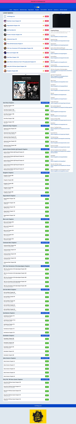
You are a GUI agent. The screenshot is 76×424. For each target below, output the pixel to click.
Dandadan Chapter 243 (9, 342)
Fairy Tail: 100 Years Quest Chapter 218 (16, 66)
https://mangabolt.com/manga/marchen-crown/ (60, 142)
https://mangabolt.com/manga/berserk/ (58, 94)
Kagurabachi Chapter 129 (9, 202)
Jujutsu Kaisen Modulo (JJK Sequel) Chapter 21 (14, 169)
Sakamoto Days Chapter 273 (10, 128)
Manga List (16, 9)
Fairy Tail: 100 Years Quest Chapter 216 (12, 390)
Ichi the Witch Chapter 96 (9, 292)
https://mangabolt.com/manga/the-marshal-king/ (60, 138)
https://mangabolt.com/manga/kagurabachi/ (59, 45)
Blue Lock (50, 9)
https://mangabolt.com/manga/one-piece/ (59, 36)
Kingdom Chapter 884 (8, 180)
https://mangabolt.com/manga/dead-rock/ (59, 124)
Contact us (56, 9)
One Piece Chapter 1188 (9, 118)
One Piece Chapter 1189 (9, 114)
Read (47, 16)
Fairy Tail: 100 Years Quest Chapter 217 (12, 386)
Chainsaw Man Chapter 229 (10, 258)
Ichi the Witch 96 (11, 30)
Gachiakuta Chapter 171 (9, 328)
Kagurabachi (31, 9)
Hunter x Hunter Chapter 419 (14, 34)
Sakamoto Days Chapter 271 (10, 137)
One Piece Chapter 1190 (9, 109)
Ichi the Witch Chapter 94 (9, 300)
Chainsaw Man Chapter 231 (10, 249)
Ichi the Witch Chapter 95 (9, 296)
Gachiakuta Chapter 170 (9, 332)
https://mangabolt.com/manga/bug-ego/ (59, 115)
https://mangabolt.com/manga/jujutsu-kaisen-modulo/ (61, 49)
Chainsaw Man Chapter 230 (10, 254)
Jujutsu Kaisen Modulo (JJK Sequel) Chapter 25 (14, 152)
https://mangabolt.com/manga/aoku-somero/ (60, 171)
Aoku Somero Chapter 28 (9, 376)
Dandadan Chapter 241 (9, 351)
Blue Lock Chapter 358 (12, 52)
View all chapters (45, 102)
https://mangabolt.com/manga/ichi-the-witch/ (60, 57)
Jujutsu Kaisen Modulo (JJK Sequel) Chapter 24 (14, 156)
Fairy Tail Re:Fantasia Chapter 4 (15, 43)
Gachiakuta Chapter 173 (9, 315)
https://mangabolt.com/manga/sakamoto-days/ (60, 40)
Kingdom (37, 9)
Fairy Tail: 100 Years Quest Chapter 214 (12, 399)
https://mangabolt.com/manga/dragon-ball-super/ (60, 103)
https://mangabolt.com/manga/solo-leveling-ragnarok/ (61, 107)
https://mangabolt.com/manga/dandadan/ (59, 156)
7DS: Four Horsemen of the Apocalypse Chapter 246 (15, 285)
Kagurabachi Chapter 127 (9, 211)
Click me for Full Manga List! (38, 1)
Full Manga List (11, 16)
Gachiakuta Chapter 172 (9, 324)
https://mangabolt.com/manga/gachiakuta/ (59, 86)
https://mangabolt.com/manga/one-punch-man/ (60, 90)
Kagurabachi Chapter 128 (9, 207)
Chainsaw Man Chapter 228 (10, 262)
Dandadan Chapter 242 (9, 346)
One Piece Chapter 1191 (13, 57)
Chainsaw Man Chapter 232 (10, 245)
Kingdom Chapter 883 (8, 183)
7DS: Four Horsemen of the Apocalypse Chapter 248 (15, 277)
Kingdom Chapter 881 (8, 192)
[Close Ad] (39, 74)
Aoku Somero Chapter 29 (9, 372)
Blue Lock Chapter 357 (9, 226)
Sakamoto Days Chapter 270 (10, 141)
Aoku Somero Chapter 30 (9, 368)
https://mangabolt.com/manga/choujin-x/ (59, 98)
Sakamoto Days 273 (12, 39)
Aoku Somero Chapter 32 (9, 361)
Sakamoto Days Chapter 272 (10, 132)
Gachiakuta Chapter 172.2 (9, 320)
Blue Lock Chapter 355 (9, 234)
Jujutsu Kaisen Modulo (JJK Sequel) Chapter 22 (14, 164)
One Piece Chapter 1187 (9, 122)
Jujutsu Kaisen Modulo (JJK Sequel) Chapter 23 (14, 160)
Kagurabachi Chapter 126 (9, 215)
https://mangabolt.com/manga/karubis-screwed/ (60, 147)
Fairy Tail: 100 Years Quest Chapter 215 (12, 395)
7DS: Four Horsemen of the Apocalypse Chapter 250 (20, 48)
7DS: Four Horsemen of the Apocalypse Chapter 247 (15, 281)
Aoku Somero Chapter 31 (9, 365)
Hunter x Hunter (63, 9)
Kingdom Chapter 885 (12, 71)
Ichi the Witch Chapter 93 (9, 305)
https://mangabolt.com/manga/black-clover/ (59, 81)
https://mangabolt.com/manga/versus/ (58, 111)
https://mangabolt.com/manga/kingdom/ (59, 53)
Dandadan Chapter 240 (9, 355)
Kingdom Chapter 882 (8, 187)
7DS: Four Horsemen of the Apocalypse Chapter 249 (15, 273)
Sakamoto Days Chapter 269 (10, 145)
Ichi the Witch (44, 9)
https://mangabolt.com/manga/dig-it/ (58, 161)
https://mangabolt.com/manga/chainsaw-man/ (60, 66)
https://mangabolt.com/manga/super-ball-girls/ (60, 134)
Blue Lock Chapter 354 (9, 238)
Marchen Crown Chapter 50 (14, 21)
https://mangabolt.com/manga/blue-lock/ (59, 62)
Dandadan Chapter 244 (9, 338)
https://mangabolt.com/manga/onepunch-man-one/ (61, 120)
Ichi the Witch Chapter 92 (9, 309)
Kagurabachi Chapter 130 (13, 25)
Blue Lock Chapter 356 (9, 230)
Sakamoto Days (23, 9)
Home (11, 9)
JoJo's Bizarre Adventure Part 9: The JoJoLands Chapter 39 (21, 61)
